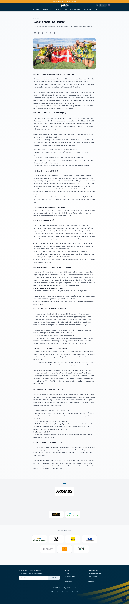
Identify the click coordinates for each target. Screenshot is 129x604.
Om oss (57, 9)
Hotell (65, 9)
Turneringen (35, 9)
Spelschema (87, 9)
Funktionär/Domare (75, 9)
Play (96, 9)
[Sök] (97, 5)
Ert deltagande (47, 9)
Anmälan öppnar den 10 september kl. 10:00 (64, 1)
